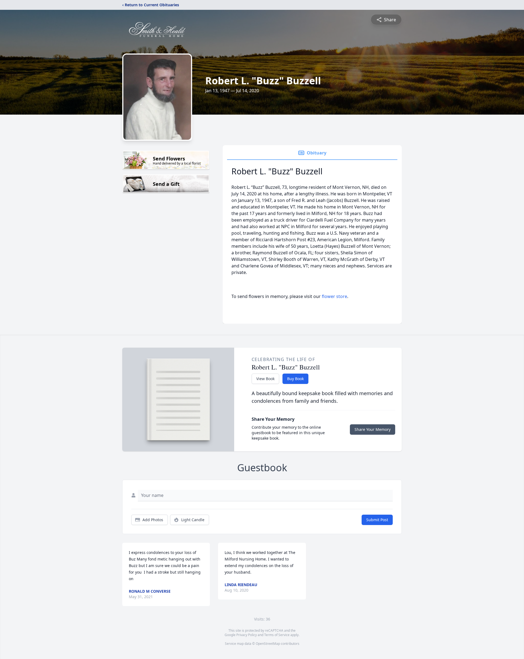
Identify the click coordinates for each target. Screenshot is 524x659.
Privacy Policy (246, 635)
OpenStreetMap (268, 643)
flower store (334, 296)
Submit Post (377, 519)
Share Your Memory (373, 429)
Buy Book (295, 378)
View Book (265, 378)
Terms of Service (277, 635)
